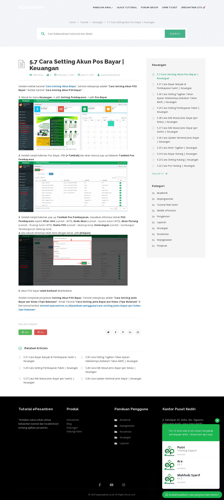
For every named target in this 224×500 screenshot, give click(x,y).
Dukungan (72, 427)
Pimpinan (162, 245)
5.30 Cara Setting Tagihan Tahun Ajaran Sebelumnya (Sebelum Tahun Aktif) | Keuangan (111, 359)
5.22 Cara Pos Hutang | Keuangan (176, 165)
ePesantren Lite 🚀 (193, 7)
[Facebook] (100, 485)
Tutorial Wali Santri (167, 204)
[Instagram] (123, 485)
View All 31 (158, 173)
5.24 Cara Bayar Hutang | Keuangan (177, 153)
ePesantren (73, 419)
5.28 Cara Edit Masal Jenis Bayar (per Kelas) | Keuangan (110, 369)
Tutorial (84, 22)
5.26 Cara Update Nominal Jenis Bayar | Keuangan (113, 378)
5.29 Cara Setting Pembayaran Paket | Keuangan (50, 367)
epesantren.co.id (105, 494)
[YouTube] (112, 485)
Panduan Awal (102, 7)
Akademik (162, 192)
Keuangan (97, 22)
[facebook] (115, 332)
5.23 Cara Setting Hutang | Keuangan (177, 159)
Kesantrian (163, 234)
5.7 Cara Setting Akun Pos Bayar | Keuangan (177, 76)
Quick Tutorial (127, 7)
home (72, 22)
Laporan (161, 222)
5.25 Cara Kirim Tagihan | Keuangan (177, 147)
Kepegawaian (164, 239)
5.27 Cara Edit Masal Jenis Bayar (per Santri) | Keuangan (48, 380)
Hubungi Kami (74, 431)
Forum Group (149, 7)
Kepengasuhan (165, 198)
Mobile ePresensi (166, 210)
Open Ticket (170, 7)
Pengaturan (163, 216)
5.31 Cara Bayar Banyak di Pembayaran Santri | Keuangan (49, 359)
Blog (69, 423)
